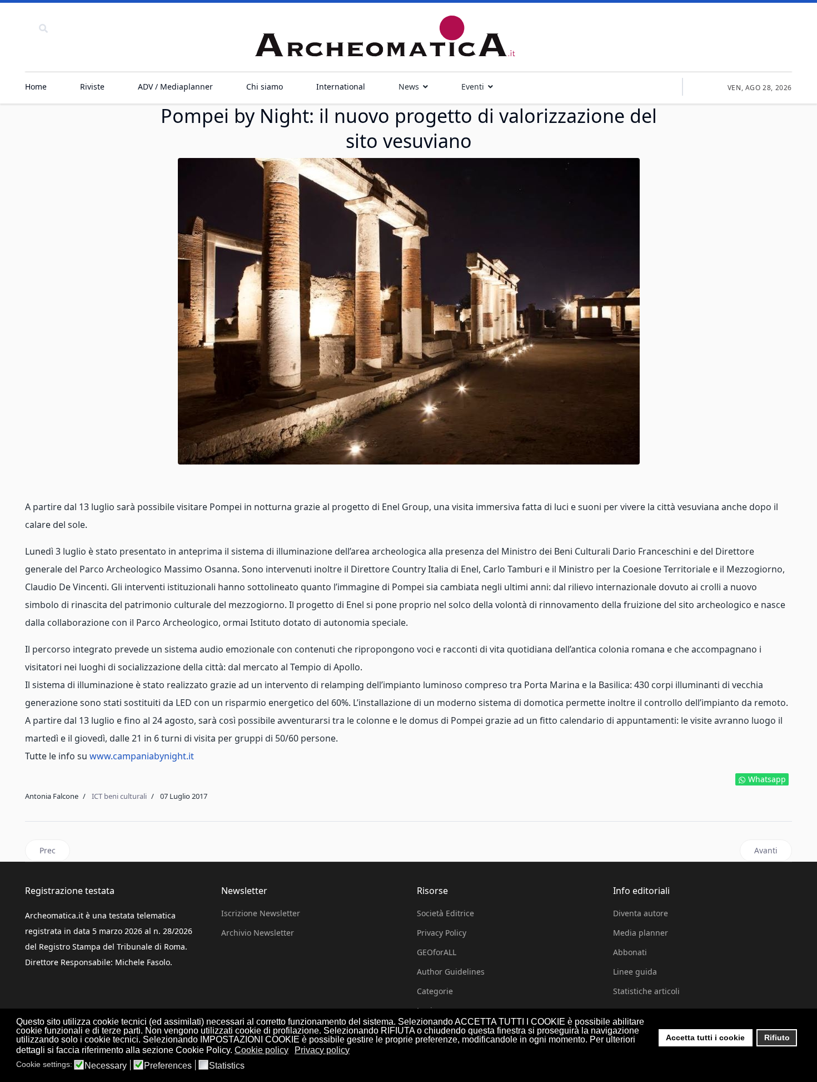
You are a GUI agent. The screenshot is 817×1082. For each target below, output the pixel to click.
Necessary (105, 1065)
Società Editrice (445, 913)
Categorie (435, 991)
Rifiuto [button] (777, 1037)
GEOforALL (436, 952)
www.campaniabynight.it (141, 756)
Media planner (640, 932)
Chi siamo (264, 86)
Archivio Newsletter (257, 932)
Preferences (168, 1065)
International (340, 86)
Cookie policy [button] (261, 1050)
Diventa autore (640, 913)
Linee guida (635, 971)
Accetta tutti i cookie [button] (705, 1037)
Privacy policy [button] (322, 1050)
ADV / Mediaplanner (175, 86)
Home (36, 86)
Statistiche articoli (646, 991)
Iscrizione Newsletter (260, 913)
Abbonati (630, 952)
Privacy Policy (441, 932)
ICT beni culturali (119, 796)
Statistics (227, 1065)
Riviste (92, 86)
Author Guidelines (451, 971)
